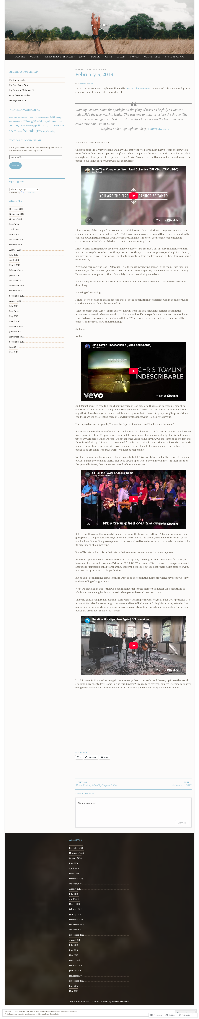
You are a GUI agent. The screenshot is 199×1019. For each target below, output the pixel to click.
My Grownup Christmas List (22, 90)
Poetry (108, 57)
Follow (15, 165)
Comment (182, 823)
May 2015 (13, 352)
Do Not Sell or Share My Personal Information (110, 1001)
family (58, 117)
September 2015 (16, 341)
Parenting (30, 125)
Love (22, 125)
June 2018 (14, 311)
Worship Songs (152, 57)
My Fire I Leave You (18, 85)
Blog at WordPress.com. (79, 1001)
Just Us (83, 57)
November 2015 (16, 336)
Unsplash (90, 83)
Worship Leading (47, 131)
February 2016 (16, 326)
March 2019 (14, 265)
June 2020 (14, 224)
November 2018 (16, 285)
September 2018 (16, 295)
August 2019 (15, 249)
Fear (20, 121)
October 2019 (15, 244)
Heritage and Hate (17, 100)
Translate (30, 192)
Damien (102, 69)
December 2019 (16, 239)
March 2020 (14, 234)
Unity (56, 126)
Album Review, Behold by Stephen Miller (96, 784)
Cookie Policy (54, 1014)
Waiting (19, 131)
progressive (49, 126)
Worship (34, 57)
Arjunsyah (83, 83)
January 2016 (15, 331)
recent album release (138, 88)
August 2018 (15, 301)
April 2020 (14, 229)
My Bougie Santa (17, 80)
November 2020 (16, 214)
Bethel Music (13, 118)
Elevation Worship (43, 118)
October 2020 (15, 219)
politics (39, 125)
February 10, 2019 (182, 784)
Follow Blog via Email (25, 140)
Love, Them (100, 25)
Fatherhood (13, 121)
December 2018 (16, 280)
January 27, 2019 (158, 129)
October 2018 (15, 290)
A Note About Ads (174, 57)
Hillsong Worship (33, 121)
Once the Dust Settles (19, 95)
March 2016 (14, 321)
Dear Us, (95, 57)
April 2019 (14, 260)
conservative (22, 117)
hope (46, 121)
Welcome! (20, 57)
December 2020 (16, 209)
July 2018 (13, 306)
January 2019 (15, 275)
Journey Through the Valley (59, 57)
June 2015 (14, 346)
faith (53, 117)
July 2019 (13, 255)
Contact (135, 57)
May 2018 (13, 316)
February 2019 (16, 270)
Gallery (121, 57)
